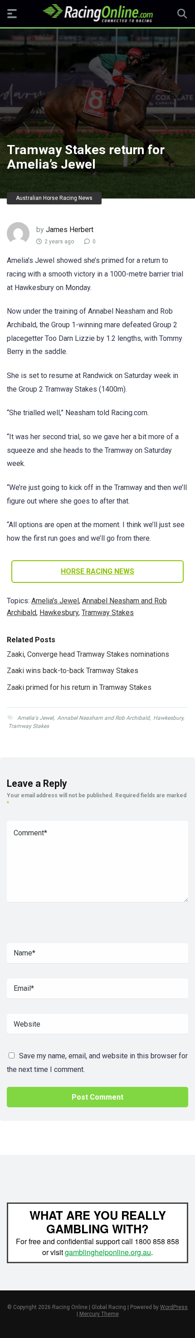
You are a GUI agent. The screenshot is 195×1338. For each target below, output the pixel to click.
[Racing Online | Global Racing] (98, 13)
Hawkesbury (58, 612)
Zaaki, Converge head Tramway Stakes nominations (88, 654)
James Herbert (69, 229)
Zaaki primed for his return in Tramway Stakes (79, 687)
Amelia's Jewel (55, 600)
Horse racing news (97, 571)
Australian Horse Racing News (54, 198)
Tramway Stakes (108, 612)
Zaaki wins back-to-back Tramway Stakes (72, 670)
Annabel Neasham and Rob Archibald (103, 718)
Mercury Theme (99, 1314)
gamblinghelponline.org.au (108, 1252)
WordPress (174, 1307)
